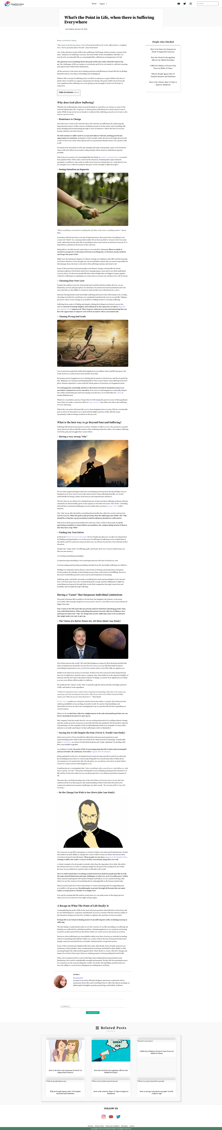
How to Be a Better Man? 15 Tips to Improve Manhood (111, 1092)
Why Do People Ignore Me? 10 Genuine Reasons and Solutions (65, 1092)
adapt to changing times (110, 157)
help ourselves (94, 402)
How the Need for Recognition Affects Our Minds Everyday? (111, 1071)
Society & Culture (70, 41)
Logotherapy (67, 742)
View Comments (93, 1012)
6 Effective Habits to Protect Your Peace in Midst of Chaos (157, 1052)
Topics (102, 4)
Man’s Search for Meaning (76, 537)
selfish (118, 393)
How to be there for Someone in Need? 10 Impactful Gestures (65, 1071)
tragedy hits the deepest (100, 752)
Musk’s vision (62, 701)
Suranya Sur (78, 978)
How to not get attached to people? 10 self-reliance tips (157, 1092)
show (76, 92)
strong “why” (112, 506)
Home (94, 4)
